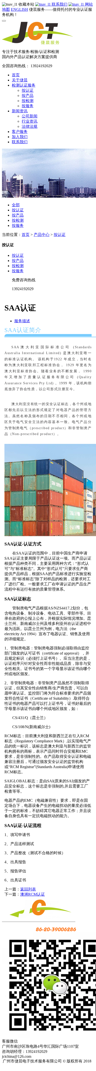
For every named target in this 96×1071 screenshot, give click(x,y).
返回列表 (28, 889)
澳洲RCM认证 (32, 894)
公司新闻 (29, 116)
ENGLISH (19, 9)
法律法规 (29, 126)
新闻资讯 (20, 111)
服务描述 (22, 321)
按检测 (27, 101)
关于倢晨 (20, 80)
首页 (16, 75)
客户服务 (20, 131)
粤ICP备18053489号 (48, 1066)
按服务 (27, 106)
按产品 (27, 95)
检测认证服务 (23, 85)
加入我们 (20, 137)
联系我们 (59, 4)
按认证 (27, 90)
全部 (16, 205)
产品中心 (41, 234)
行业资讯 (29, 121)
